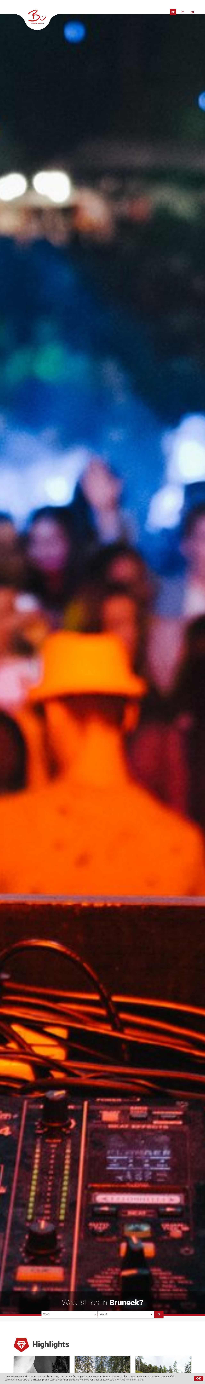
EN (192, 12)
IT (182, 12)
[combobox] (69, 1314)
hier (142, 1379)
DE (173, 12)
